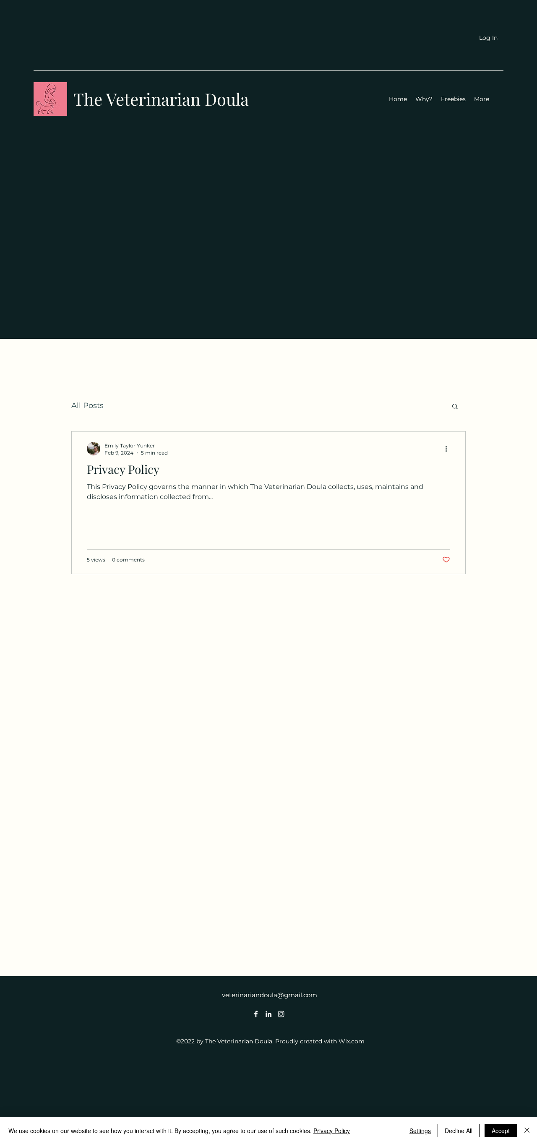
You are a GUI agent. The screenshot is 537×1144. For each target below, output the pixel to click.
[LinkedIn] (268, 1014)
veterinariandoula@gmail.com (269, 995)
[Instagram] (281, 1014)
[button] (455, 407)
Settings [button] (420, 1130)
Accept (501, 1130)
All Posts (87, 405)
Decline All (458, 1130)
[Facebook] (256, 1014)
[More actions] (449, 449)
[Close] (527, 1130)
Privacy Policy (331, 1130)
